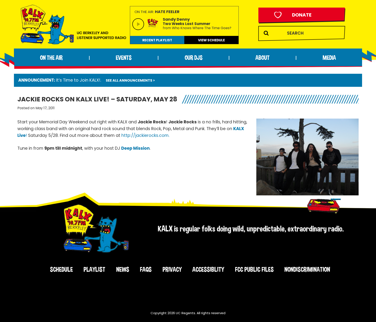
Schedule (61, 269)
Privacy (172, 269)
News (122, 269)
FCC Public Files (254, 269)
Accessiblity (208, 269)
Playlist (94, 269)
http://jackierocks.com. (145, 135)
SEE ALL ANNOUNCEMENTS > (130, 80)
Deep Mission (135, 148)
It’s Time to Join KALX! (78, 80)
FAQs (146, 269)
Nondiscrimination (307, 269)
